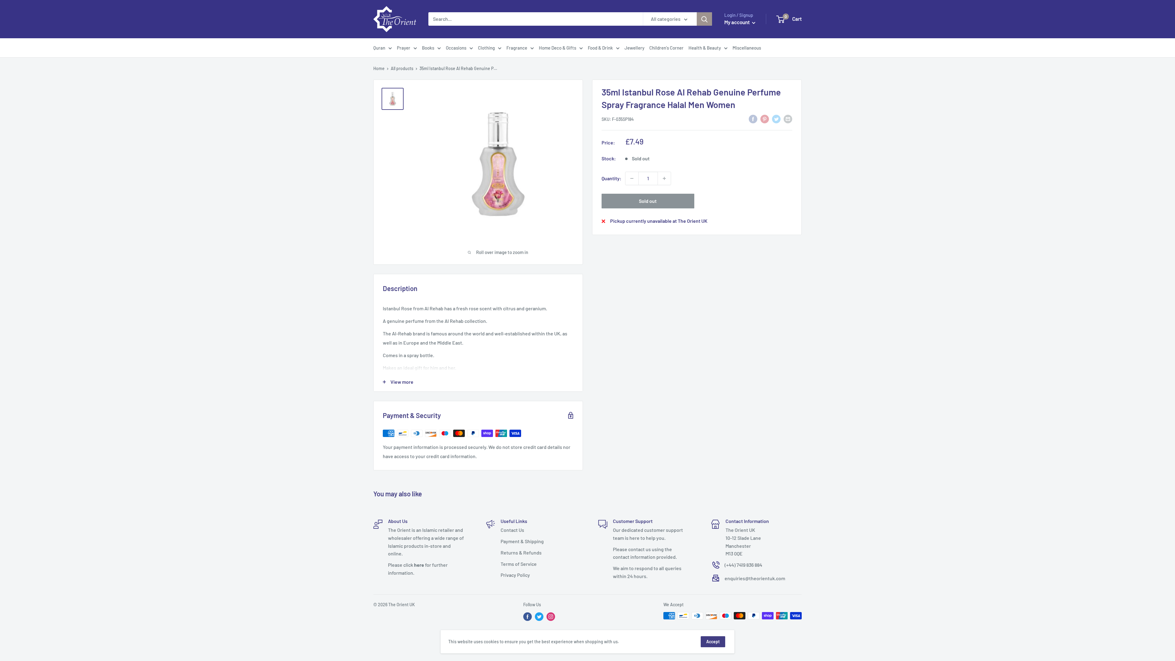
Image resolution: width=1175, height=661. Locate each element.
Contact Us (512, 530)
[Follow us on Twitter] (539, 616)
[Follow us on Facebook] (527, 616)
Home (379, 68)
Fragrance (516, 47)
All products (402, 68)
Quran (379, 47)
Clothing (486, 47)
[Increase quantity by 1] (664, 178)
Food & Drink (600, 47)
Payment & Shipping (522, 541)
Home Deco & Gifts (557, 47)
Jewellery (634, 47)
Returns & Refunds (521, 552)
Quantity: (611, 178)
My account (737, 22)
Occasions (456, 47)
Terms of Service (519, 564)
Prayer (403, 47)
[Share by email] (788, 118)
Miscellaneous (747, 47)
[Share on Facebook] (753, 118)
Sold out (648, 201)
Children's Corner (666, 47)
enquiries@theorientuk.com (755, 578)
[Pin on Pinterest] (764, 118)
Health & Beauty (704, 47)
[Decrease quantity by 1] (631, 178)
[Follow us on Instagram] (550, 616)
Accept (713, 641)
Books (428, 47)
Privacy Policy (515, 575)
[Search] (704, 19)
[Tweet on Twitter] (776, 118)
